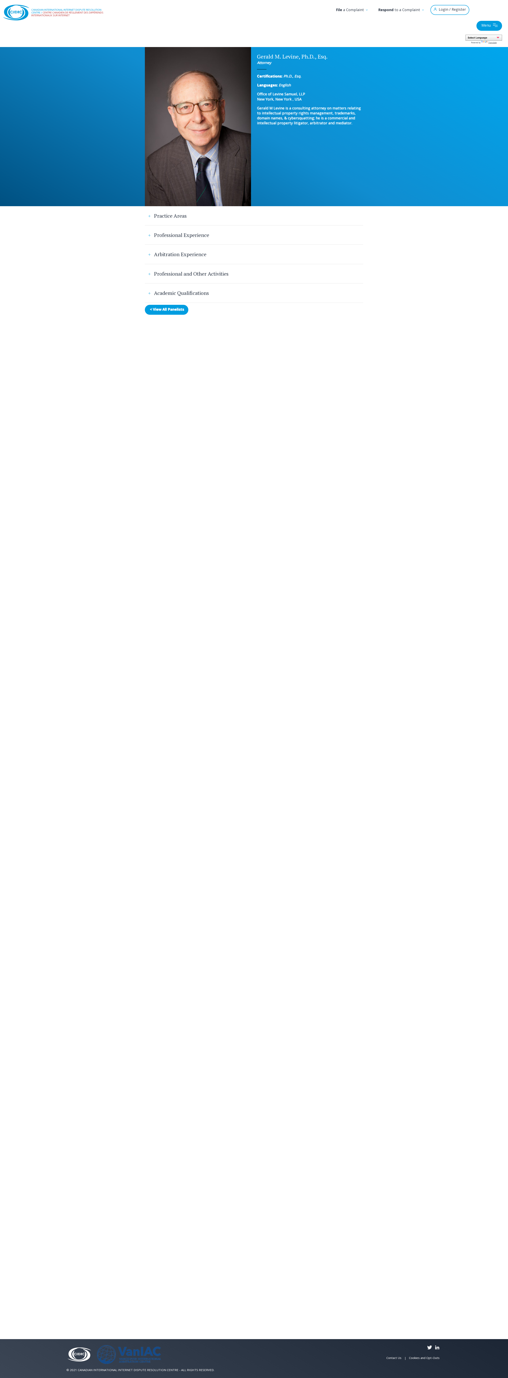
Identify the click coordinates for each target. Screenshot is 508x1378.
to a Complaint (399, 9)
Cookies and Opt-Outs (424, 1358)
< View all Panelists (167, 309)
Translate (492, 42)
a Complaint (350, 9)
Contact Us (393, 1358)
